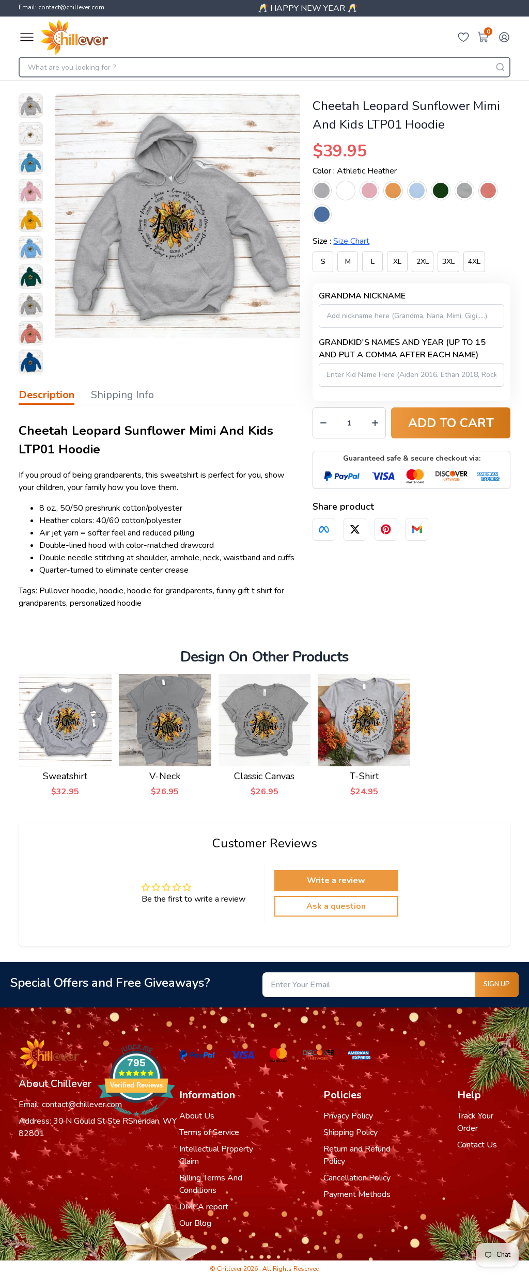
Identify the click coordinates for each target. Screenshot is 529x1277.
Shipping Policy (350, 1132)
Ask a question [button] (336, 906)
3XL (448, 261)
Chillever (230, 1269)
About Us (196, 1116)
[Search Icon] (500, 67)
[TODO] (324, 529)
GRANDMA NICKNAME (362, 296)
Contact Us (477, 1144)
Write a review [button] (336, 880)
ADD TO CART (451, 423)
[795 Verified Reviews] (136, 1121)
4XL (474, 261)
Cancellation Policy (357, 1178)
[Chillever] (74, 37)
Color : (355, 171)
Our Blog (195, 1223)
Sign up (497, 984)
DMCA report (203, 1206)
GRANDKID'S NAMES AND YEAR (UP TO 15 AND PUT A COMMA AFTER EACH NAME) (402, 348)
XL (397, 261)
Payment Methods (357, 1194)
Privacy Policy (348, 1116)
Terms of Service (209, 1132)
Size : (341, 241)
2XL (422, 261)
